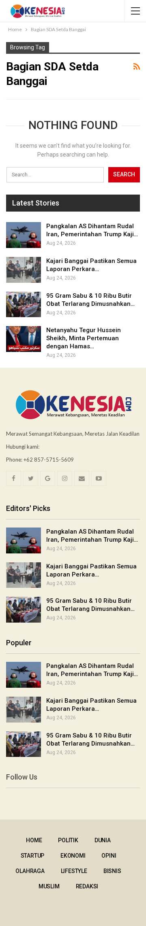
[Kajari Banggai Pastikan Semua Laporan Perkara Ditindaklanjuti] (23, 270)
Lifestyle (74, 871)
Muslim (49, 886)
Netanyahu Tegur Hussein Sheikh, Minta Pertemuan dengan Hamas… (83, 338)
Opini (108, 855)
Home (34, 840)
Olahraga (29, 871)
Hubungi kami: (22, 446)
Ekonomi (73, 855)
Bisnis (112, 871)
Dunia (102, 840)
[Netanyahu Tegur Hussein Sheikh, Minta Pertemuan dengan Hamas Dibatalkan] (23, 339)
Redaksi (87, 886)
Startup (33, 855)
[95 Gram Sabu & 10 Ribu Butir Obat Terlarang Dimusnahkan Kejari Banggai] (23, 305)
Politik (68, 840)
